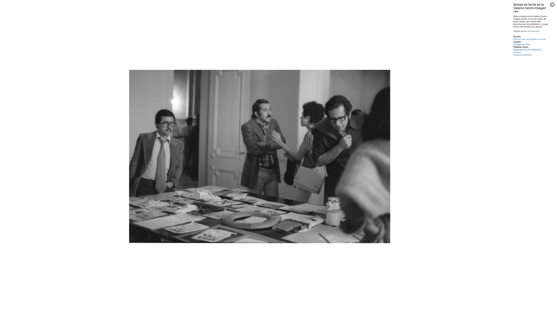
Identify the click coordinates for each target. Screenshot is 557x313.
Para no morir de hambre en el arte (529, 39)
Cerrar (552, 4)
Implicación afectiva (522, 55)
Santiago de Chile (521, 44)
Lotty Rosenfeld (533, 31)
